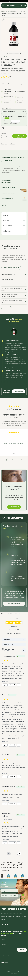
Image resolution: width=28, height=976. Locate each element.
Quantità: (3, 133)
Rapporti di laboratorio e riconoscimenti (10, 230)
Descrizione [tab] (14, 84)
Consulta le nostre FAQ (8, 890)
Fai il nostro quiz (13, 506)
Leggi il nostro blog (18, 391)
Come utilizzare (7, 225)
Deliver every (7, 121)
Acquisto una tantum (9, 111)
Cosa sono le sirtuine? (7, 279)
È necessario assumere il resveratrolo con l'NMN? (11, 301)
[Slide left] (7, 53)
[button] (2, 5)
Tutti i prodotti (22, 11)
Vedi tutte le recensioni (14, 460)
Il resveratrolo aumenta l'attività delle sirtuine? (11, 289)
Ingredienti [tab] (23, 84)
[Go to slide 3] (12, 53)
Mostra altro (6, 308)
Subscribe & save (8, 117)
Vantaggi (5, 215)
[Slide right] (20, 53)
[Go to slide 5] (14, 53)
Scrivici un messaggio (9, 895)
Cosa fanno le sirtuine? (7, 284)
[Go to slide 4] (13, 53)
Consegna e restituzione (8, 144)
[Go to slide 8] (18, 53)
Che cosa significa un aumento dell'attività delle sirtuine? (9, 295)
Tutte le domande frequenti (10, 267)
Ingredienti (6, 220)
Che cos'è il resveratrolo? (8, 274)
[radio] (3, 111)
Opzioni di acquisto (6, 108)
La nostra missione (13, 603)
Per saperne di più (9, 352)
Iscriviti (22, 949)
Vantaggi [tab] (6, 84)
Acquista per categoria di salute (9, 11)
